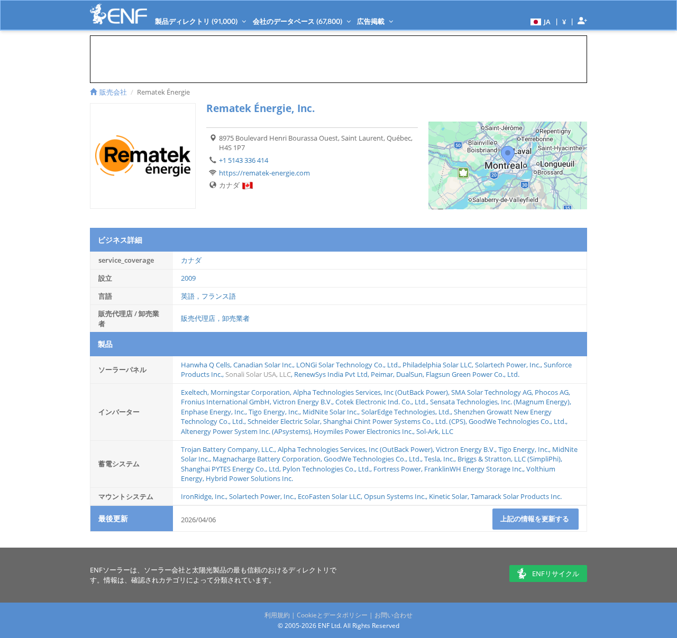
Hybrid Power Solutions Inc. (249, 478)
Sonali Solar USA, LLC (258, 374)
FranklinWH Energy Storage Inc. (473, 469)
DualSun (409, 374)
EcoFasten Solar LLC (329, 496)
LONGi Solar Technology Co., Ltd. (347, 364)
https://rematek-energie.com (264, 173)
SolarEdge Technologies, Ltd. (406, 412)
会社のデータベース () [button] (298, 21)
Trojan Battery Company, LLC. (228, 449)
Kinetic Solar (448, 496)
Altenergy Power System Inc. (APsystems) (245, 431)
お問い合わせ (393, 615)
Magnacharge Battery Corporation (267, 459)
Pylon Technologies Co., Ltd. (326, 469)
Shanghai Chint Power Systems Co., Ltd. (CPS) (394, 421)
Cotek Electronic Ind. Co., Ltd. (381, 401)
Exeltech (194, 392)
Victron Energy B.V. (302, 401)
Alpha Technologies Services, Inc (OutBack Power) (370, 392)
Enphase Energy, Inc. (213, 412)
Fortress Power (397, 469)
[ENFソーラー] (118, 14)
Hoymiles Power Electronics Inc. (363, 431)
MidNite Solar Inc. (330, 412)
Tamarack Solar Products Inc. (516, 496)
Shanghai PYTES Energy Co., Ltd (230, 469)
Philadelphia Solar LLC (437, 364)
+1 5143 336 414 (243, 160)
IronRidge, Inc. (203, 496)
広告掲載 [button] (371, 21)
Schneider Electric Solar (284, 421)
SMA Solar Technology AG (491, 392)
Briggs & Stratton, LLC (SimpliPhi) (509, 459)
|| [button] (564, 21)
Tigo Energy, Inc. (274, 412)
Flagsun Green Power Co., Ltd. (472, 374)
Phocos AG (552, 392)
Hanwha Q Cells (205, 364)
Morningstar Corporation (250, 392)
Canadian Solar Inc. (263, 364)
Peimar (382, 374)
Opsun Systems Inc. (395, 496)
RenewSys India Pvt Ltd (331, 374)
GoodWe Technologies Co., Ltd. (517, 421)
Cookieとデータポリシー (332, 615)
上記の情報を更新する (535, 518)
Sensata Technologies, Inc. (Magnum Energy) (500, 401)
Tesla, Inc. (439, 459)
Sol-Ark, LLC (434, 431)
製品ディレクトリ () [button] (197, 21)
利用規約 (277, 615)
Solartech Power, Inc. (508, 364)
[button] (539, 21)
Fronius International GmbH (225, 401)
